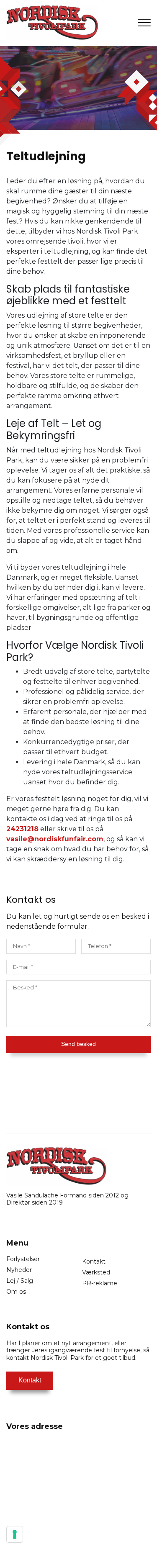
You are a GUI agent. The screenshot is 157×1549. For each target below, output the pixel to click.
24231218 (22, 829)
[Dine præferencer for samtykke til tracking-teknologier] (15, 1534)
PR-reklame (99, 1283)
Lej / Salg (19, 1281)
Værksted (96, 1272)
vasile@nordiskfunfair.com (54, 839)
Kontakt (94, 1261)
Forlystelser (23, 1259)
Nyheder (19, 1270)
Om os (16, 1292)
